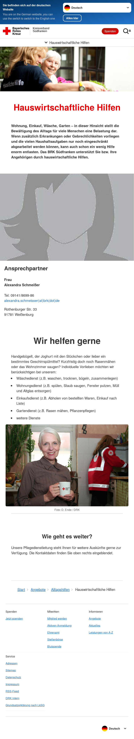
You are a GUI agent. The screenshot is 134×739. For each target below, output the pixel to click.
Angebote (95, 618)
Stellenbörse (55, 639)
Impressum (12, 684)
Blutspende (54, 646)
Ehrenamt (53, 632)
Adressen (11, 663)
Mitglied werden (57, 618)
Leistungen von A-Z (101, 632)
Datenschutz (13, 677)
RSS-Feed (12, 691)
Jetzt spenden (14, 618)
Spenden (110, 31)
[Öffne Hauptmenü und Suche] (127, 31)
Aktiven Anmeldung (59, 625)
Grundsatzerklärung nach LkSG (25, 705)
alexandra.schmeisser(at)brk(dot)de (31, 300)
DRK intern (12, 698)
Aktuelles (94, 625)
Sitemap (11, 670)
